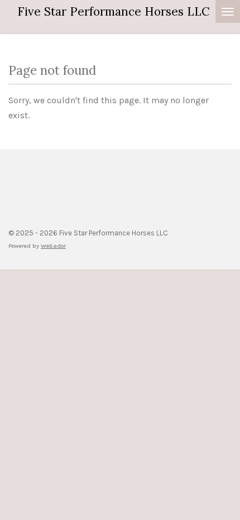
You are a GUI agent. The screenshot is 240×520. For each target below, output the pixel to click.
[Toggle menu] (227, 11)
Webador (53, 245)
